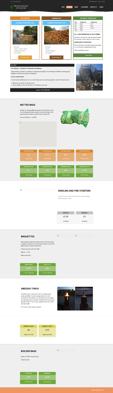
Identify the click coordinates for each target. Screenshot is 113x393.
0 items (103, 1)
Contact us (93, 7)
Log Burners (84, 7)
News (63, 7)
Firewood (69, 7)
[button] (42, 90)
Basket (101, 7)
